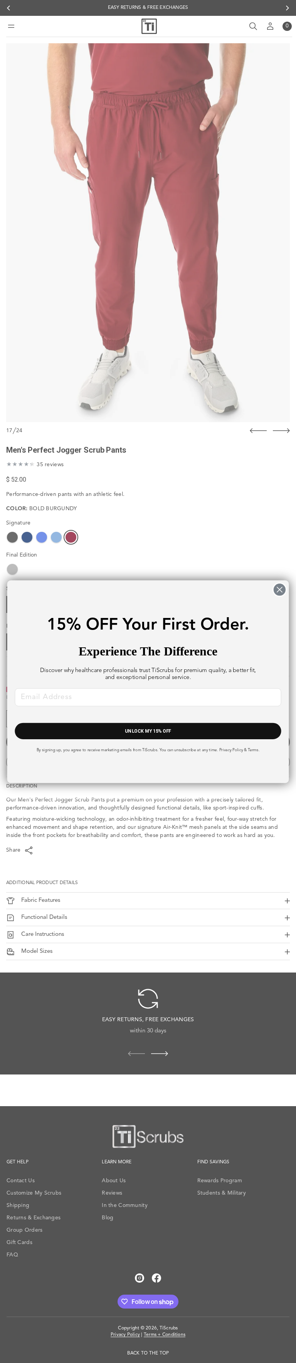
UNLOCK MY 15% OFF (148, 730)
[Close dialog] (279, 589)
